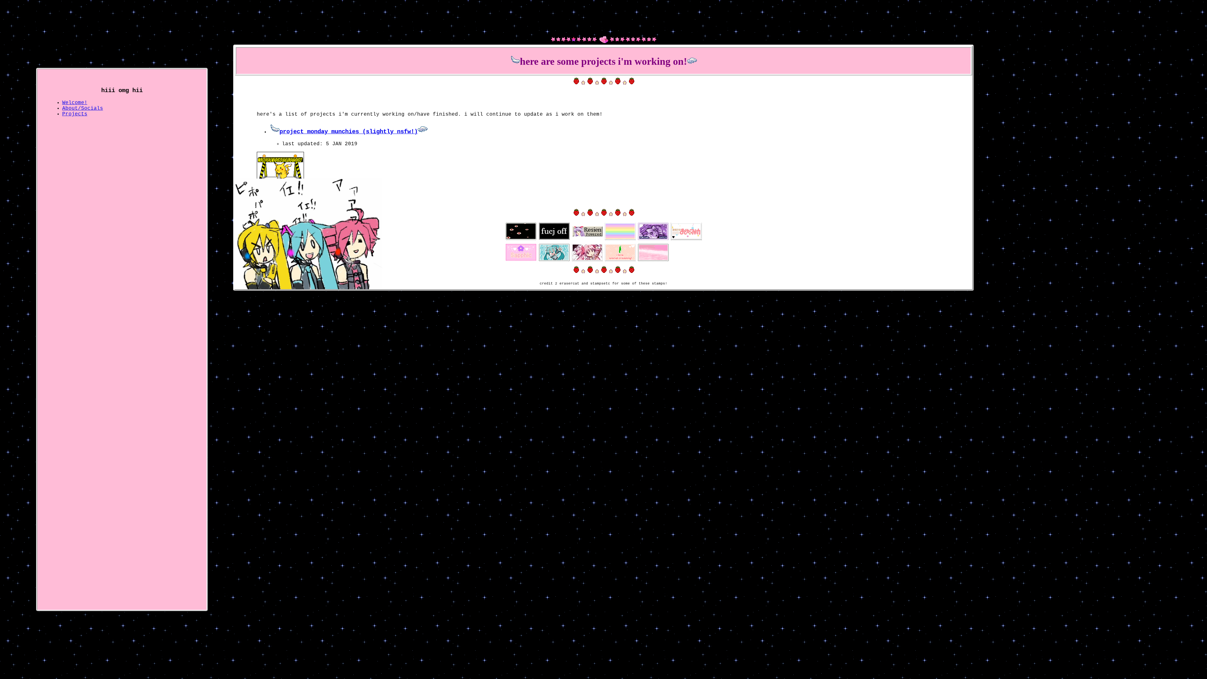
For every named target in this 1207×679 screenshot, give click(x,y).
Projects (74, 114)
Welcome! (74, 103)
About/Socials (82, 108)
